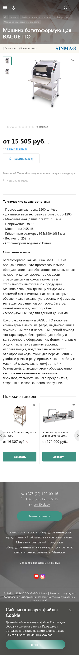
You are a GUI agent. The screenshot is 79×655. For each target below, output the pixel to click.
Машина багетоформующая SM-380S (19, 434)
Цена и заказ (29, 48)
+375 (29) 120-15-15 (41, 498)
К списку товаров (17, 181)
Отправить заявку (21, 158)
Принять (35, 644)
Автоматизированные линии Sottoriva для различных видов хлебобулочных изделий (56, 434)
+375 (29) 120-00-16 (41, 493)
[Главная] (5, 17)
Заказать (20, 457)
